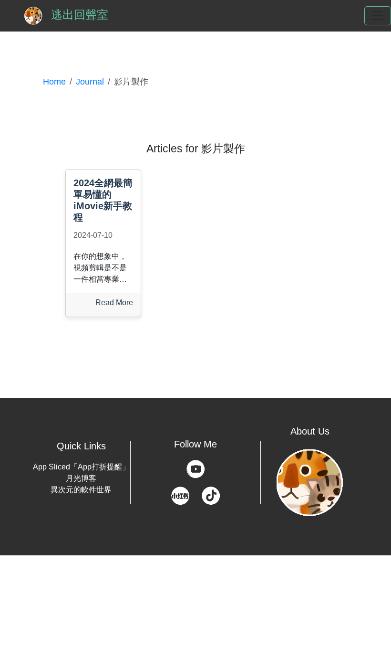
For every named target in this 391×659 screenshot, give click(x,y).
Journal (90, 81)
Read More (114, 302)
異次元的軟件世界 (81, 490)
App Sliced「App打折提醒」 (81, 467)
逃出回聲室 (78, 14)
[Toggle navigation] (377, 15)
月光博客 (81, 478)
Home (54, 81)
